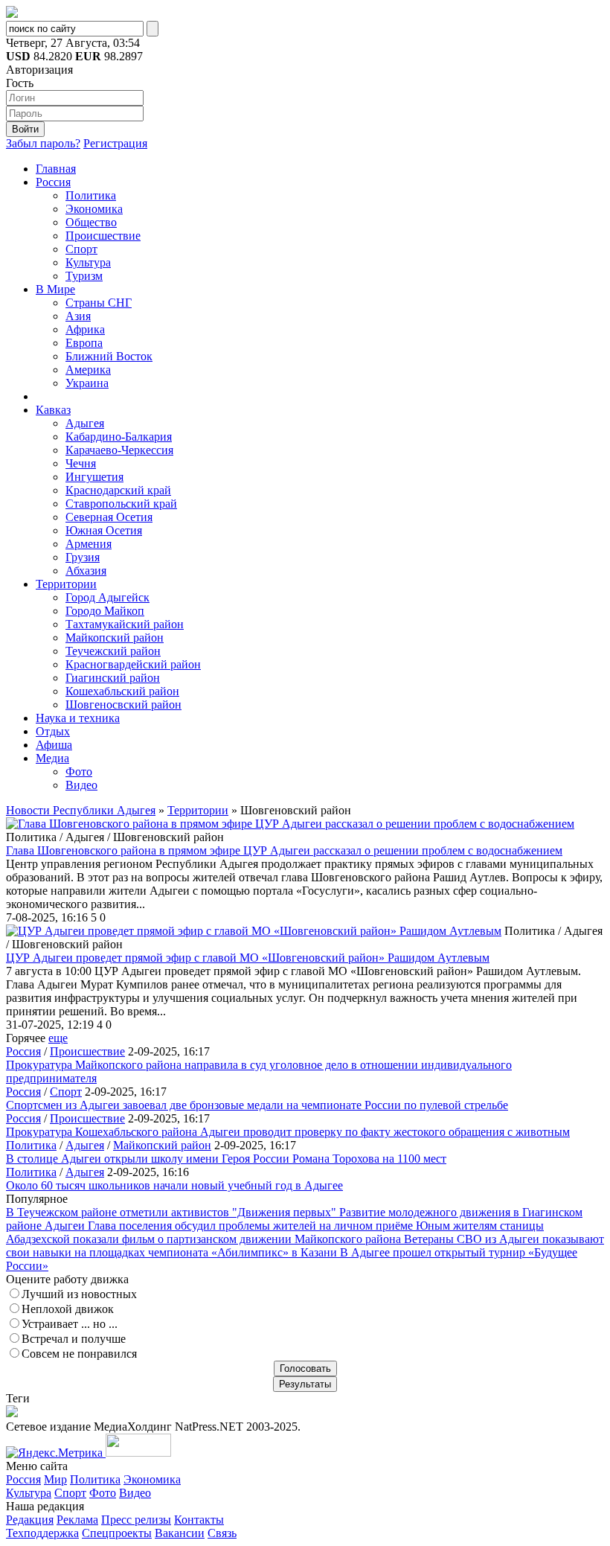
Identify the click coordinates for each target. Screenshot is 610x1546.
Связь (222, 1533)
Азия (78, 316)
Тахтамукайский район (124, 624)
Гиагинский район (112, 677)
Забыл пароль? (43, 143)
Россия (53, 182)
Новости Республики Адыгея (80, 810)
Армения (88, 543)
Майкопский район (114, 637)
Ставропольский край (121, 503)
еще (58, 1038)
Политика (90, 195)
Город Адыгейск (107, 597)
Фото (78, 771)
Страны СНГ (98, 302)
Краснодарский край (118, 490)
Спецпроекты (117, 1533)
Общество (91, 222)
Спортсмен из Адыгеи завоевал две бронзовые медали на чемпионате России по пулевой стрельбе (257, 1105)
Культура (88, 262)
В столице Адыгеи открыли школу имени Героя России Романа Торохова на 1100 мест (226, 1158)
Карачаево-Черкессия (119, 450)
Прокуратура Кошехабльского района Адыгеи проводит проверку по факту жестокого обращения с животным (288, 1131)
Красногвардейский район (133, 664)
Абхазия (85, 570)
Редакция (30, 1519)
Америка (88, 369)
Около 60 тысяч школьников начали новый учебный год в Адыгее (174, 1185)
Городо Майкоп (104, 610)
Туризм (84, 275)
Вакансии (180, 1533)
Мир (55, 1479)
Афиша (54, 744)
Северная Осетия (108, 517)
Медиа (52, 758)
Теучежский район (113, 651)
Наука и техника (78, 718)
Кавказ (53, 409)
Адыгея (84, 423)
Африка (85, 329)
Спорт (81, 249)
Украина (87, 383)
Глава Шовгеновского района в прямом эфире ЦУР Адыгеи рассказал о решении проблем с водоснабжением (284, 850)
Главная (56, 168)
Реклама (77, 1519)
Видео (81, 785)
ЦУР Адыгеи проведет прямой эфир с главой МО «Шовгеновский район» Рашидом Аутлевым (247, 957)
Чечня (80, 463)
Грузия (82, 557)
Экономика (94, 208)
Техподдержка (42, 1533)
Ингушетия (94, 476)
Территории (66, 584)
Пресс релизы (136, 1519)
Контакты (199, 1519)
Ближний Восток (108, 356)
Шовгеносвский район (123, 704)
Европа (84, 342)
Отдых (53, 731)
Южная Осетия (103, 530)
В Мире (55, 289)
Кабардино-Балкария (118, 436)
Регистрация (115, 143)
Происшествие (103, 235)
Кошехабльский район (122, 691)
